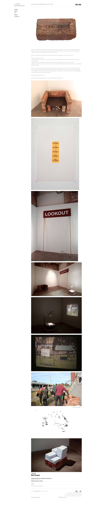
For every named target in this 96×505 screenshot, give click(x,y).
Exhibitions (33, 473)
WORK (16, 9)
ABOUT (16, 11)
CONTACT (16, 16)
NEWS (15, 14)
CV (15, 13)
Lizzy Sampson (19, 5)
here (44, 75)
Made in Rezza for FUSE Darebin (37, 486)
